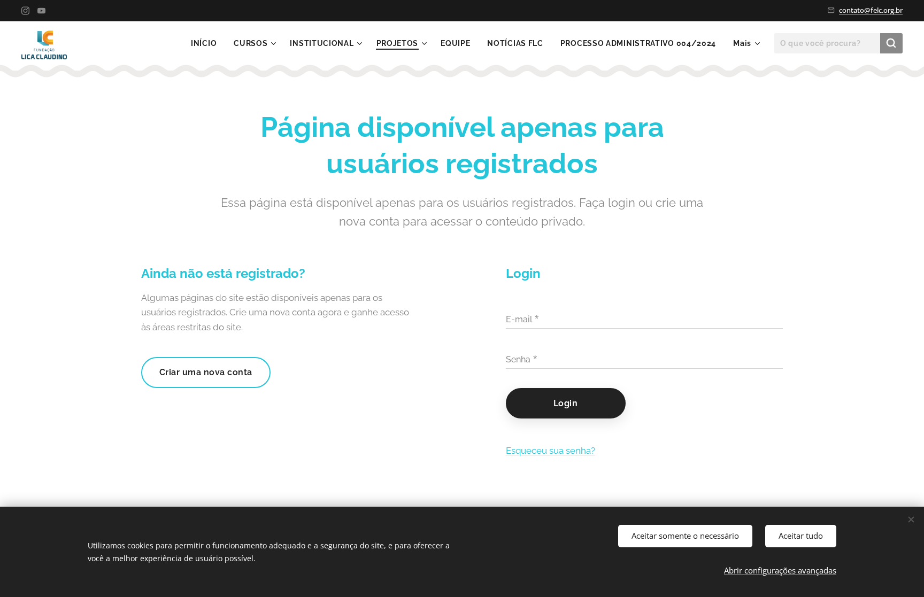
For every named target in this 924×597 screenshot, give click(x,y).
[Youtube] (41, 11)
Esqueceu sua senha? (550, 450)
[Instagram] (25, 11)
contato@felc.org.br (871, 10)
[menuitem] (206, 43)
